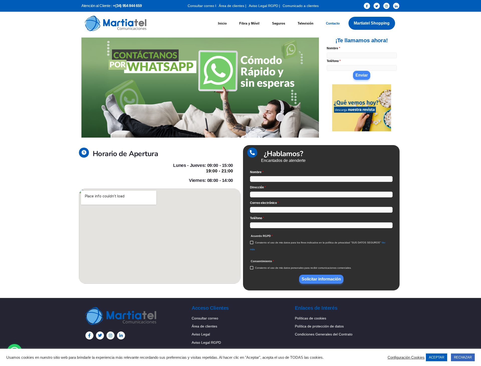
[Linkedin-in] (121, 335)
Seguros (278, 23)
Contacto (333, 23)
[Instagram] (386, 6)
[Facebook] (367, 6)
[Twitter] (377, 6)
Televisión (305, 23)
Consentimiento (262, 261)
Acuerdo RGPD (262, 235)
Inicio (222, 23)
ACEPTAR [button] (436, 357)
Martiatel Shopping (372, 23)
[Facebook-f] (89, 335)
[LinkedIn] (396, 6)
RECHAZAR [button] (463, 357)
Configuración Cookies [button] (406, 357)
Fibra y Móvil (249, 23)
